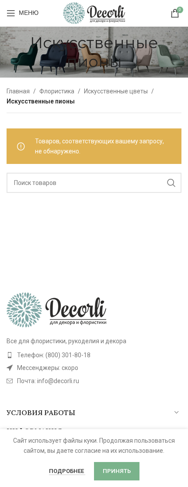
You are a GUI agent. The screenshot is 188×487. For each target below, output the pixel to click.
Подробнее (67, 471)
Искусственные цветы (116, 91)
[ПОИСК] (171, 183)
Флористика (56, 91)
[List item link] (94, 355)
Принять (117, 471)
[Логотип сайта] (94, 12)
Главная (18, 91)
